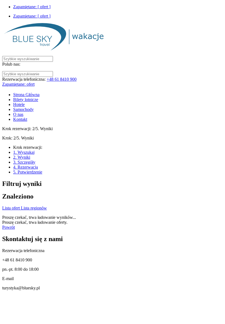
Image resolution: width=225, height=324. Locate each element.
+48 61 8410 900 (62, 79)
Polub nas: (11, 64)
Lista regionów (34, 208)
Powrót (8, 227)
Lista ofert (11, 208)
